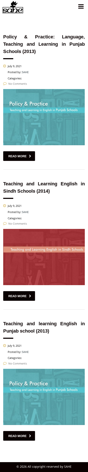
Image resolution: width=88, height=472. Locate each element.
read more (17, 156)
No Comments (17, 84)
